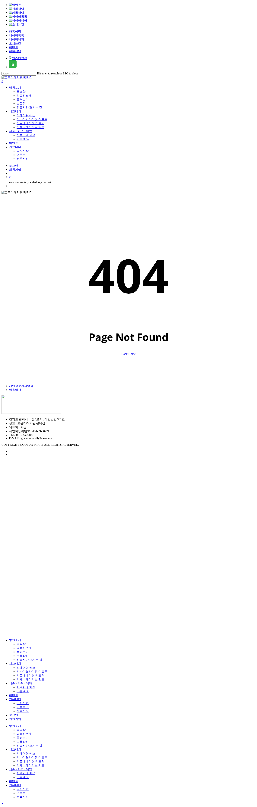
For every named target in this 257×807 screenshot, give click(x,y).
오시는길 (15, 43)
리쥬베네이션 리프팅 (30, 675)
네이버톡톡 (16, 35)
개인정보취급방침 (21, 385)
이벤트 (13, 47)
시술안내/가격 (26, 687)
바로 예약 (23, 691)
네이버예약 (16, 39)
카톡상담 (15, 31)
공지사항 (23, 703)
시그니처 (15, 663)
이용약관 (15, 389)
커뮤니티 (15, 699)
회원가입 (15, 719)
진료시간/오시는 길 (29, 659)
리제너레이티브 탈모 (30, 679)
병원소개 (15, 640)
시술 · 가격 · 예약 (20, 683)
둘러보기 (23, 651)
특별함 (21, 644)
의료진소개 (24, 647)
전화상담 (15, 51)
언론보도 (23, 707)
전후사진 (23, 711)
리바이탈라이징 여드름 (32, 671)
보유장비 (23, 655)
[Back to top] (2, 803)
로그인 (13, 715)
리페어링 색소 (26, 667)
